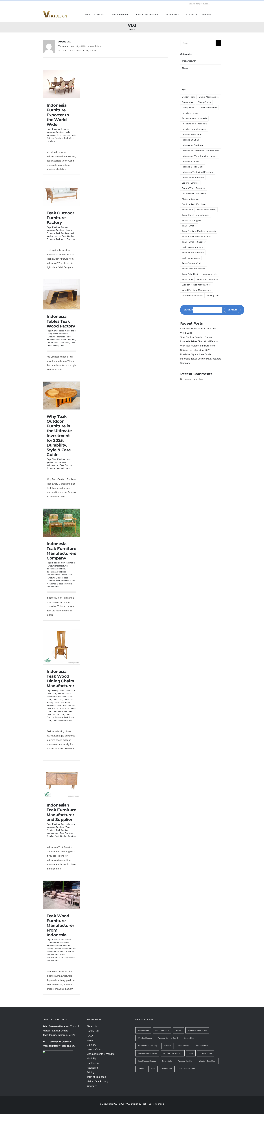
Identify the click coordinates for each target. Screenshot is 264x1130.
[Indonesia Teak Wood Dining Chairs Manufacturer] (61, 654)
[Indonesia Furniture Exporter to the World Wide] (61, 84)
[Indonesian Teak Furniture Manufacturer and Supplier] (61, 792)
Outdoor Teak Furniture (193, 204)
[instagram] (55, 3)
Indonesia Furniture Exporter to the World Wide (58, 115)
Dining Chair (188, 1054)
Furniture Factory (60, 231)
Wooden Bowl (183, 1062)
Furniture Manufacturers (58, 574)
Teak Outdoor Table (186, 1085)
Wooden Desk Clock (207, 1077)
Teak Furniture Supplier (193, 236)
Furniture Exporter (60, 129)
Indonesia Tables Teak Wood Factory (61, 325)
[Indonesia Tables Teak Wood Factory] (61, 299)
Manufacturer (189, 60)
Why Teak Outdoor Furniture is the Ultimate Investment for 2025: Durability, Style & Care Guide (59, 440)
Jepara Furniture (190, 183)
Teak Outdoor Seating (147, 1077)
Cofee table (70, 335)
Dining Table (53, 338)
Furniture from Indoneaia (64, 571)
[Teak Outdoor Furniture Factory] (61, 198)
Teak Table (57, 350)
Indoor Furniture (162, 1046)
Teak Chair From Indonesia (194, 215)
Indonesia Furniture (56, 132)
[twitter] (49, 3)
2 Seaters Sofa (205, 1069)
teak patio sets (64, 473)
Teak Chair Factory (190, 209)
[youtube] (60, 3)
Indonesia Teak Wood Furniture (197, 172)
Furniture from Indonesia (64, 837)
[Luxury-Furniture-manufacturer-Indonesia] (55, 12)
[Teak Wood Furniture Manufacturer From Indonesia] (61, 910)
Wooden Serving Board (167, 1054)
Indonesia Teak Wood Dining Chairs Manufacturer (60, 687)
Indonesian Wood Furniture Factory (198, 156)
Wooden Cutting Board (197, 1046)
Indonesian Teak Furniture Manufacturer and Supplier (61, 825)
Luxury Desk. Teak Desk (193, 193)
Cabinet (141, 1085)
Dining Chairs (58, 699)
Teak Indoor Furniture (63, 720)
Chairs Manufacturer (61, 955)
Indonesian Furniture (57, 577)
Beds (153, 1085)
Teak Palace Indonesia (152, 1119)
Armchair (167, 1062)
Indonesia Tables (65, 341)
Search (188, 304)
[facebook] (44, 3)
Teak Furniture (64, 135)
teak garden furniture (192, 242)
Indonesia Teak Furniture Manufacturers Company (61, 559)
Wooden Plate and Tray (147, 1062)
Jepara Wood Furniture (193, 188)
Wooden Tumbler (185, 1077)
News (185, 68)
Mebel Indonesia (190, 199)
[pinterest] (71, 3)
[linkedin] (66, 3)
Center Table (58, 335)
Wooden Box (166, 1085)
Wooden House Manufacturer (196, 279)
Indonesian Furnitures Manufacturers (200, 150)
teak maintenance (191, 252)
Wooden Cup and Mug (172, 1069)
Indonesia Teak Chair (192, 167)
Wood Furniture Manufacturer (196, 285)
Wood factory (63, 967)
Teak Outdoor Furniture (193, 263)
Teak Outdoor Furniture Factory (60, 222)
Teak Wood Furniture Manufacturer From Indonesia (60, 941)
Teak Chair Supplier (66, 714)
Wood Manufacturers (192, 290)
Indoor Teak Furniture (192, 177)
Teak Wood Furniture (66, 243)
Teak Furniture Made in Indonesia (198, 225)
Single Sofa (167, 1077)
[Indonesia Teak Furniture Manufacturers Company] (61, 531)
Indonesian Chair (190, 140)
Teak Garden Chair (55, 717)
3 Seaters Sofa (201, 1062)
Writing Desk (69, 350)
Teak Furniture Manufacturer (195, 231)
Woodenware (143, 1046)
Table (190, 1069)
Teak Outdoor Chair (55, 723)
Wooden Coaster (145, 1054)
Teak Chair (57, 708)
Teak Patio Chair (189, 269)
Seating (178, 1046)
